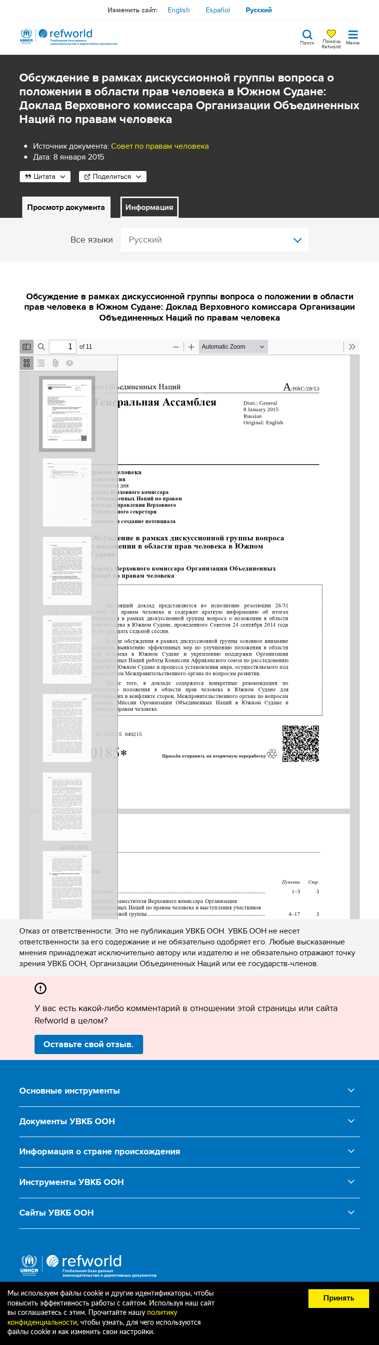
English (179, 10)
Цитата (44, 176)
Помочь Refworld (331, 43)
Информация (149, 207)
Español (218, 10)
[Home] (68, 37)
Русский (259, 10)
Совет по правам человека (160, 146)
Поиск (307, 42)
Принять (338, 1298)
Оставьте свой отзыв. (88, 1044)
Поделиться (112, 176)
